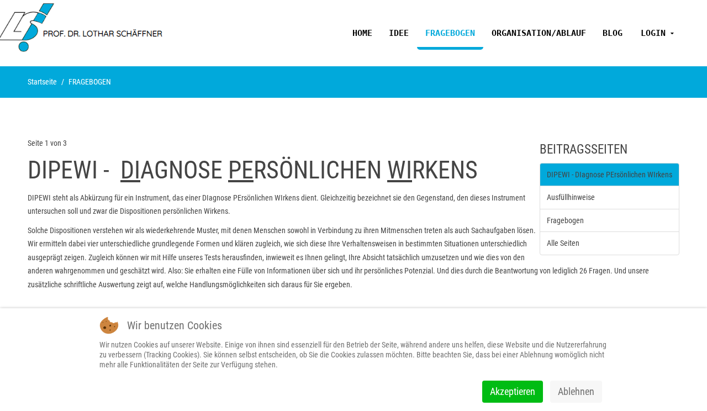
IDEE (399, 33)
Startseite (42, 81)
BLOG (612, 33)
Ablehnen (576, 391)
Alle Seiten (563, 243)
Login (653, 33)
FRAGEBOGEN (450, 33)
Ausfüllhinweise (571, 197)
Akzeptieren (512, 391)
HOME (362, 33)
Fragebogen (565, 220)
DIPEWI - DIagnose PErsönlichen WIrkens (609, 174)
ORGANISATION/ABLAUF (539, 33)
